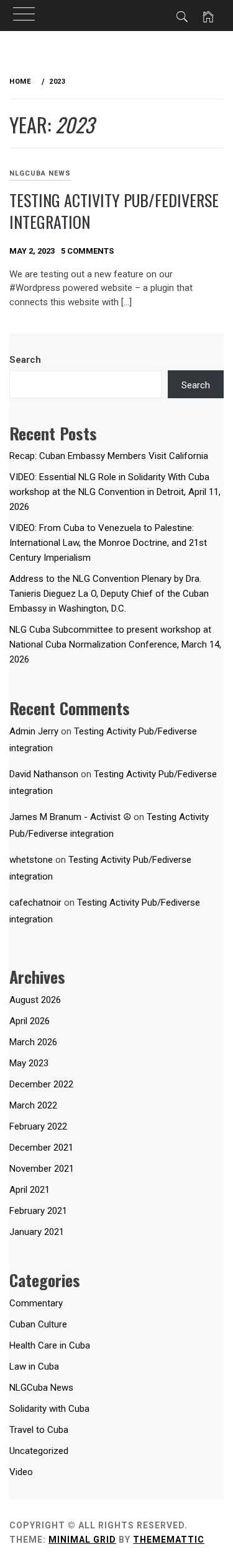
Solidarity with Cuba (49, 1408)
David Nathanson (43, 774)
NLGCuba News (40, 173)
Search (25, 359)
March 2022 (33, 1105)
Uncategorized (38, 1450)
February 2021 (38, 1210)
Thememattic (168, 1540)
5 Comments (87, 251)
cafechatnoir (35, 902)
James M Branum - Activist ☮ (70, 817)
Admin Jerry (33, 731)
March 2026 (33, 1042)
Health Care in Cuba (49, 1345)
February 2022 (38, 1126)
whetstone (31, 859)
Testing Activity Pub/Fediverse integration (114, 211)
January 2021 (36, 1231)
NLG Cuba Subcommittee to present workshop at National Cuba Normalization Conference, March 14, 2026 (115, 644)
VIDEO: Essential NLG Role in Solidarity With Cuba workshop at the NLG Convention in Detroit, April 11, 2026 (115, 491)
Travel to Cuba (38, 1429)
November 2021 (41, 1168)
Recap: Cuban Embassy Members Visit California (108, 455)
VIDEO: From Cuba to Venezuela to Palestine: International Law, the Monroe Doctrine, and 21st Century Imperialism (108, 542)
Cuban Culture (38, 1324)
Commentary (36, 1303)
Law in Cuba (34, 1366)
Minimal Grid (82, 1540)
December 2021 (41, 1147)
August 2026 (35, 999)
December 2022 (41, 1084)
